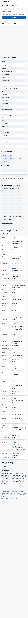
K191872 (14, 324)
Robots (11, 498)
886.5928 (4, 106)
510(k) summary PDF (6, 227)
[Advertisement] (14, 41)
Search (14, 17)
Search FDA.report (6, 11)
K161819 (14, 366)
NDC (3, 5)
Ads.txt (15, 498)
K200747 (14, 310)
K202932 (14, 268)
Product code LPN (6, 155)
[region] (14, 348)
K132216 (14, 442)
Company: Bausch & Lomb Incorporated (12, 158)
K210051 (14, 283)
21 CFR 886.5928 (6, 161)
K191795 (14, 352)
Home (3, 23)
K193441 (14, 296)
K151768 (14, 411)
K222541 (14, 237)
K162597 (14, 381)
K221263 (14, 254)
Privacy (2, 498)
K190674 (14, 339)
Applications (21, 5)
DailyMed (14, 5)
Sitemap (7, 498)
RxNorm (8, 5)
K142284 (14, 425)
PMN (9, 23)
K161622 (14, 398)
